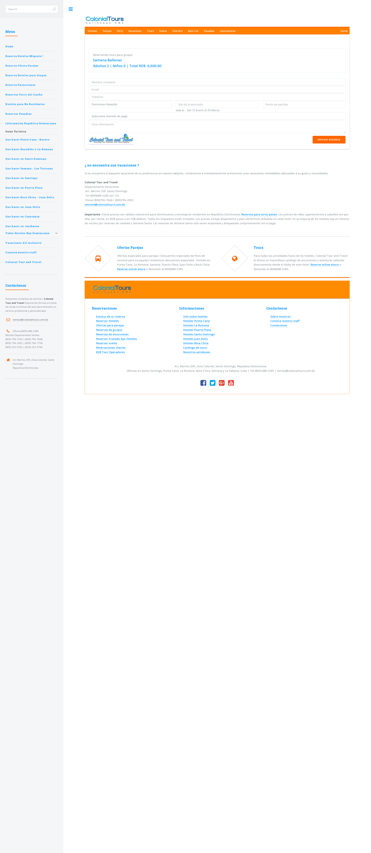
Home (344, 31)
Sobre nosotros (280, 316)
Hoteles (92, 31)
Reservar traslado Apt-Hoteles (116, 339)
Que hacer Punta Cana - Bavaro (27, 139)
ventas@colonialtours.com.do (30, 319)
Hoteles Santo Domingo (199, 334)
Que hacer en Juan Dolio (22, 207)
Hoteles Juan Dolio (195, 339)
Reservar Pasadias (18, 113)
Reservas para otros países (259, 214)
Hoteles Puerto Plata (197, 330)
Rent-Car (193, 31)
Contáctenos (278, 325)
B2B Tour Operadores (110, 352)
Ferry (120, 31)
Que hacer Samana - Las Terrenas (29, 168)
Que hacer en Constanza (22, 216)
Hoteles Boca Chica (195, 343)
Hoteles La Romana (196, 325)
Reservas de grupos (109, 330)
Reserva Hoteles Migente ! (24, 56)
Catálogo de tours (195, 347)
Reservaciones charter (111, 347)
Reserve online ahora (131, 269)
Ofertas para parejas (110, 325)
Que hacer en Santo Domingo (25, 158)
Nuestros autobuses (196, 352)
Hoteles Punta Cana (196, 321)
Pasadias (209, 31)
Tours (150, 31)
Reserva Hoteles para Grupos (26, 75)
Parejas (107, 31)
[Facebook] (203, 383)
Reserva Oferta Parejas (21, 65)
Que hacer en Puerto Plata (24, 187)
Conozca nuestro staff (285, 321)
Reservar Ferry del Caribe (24, 94)
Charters (177, 31)
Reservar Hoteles (107, 321)
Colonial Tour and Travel (23, 262)
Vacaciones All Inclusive (23, 242)
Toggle (70, 9)
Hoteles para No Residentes (25, 104)
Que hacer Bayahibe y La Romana (29, 149)
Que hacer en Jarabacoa (22, 226)
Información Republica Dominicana (30, 123)
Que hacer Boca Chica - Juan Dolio (29, 197)
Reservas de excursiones (112, 334)
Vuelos (163, 31)
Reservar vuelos (106, 343)
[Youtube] (231, 383)
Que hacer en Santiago (21, 178)
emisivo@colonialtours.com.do (105, 204)
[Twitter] (212, 383)
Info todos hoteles (195, 316)
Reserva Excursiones (20, 85)
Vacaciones (135, 31)
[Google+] (222, 383)
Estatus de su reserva (110, 316)
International (227, 31)
